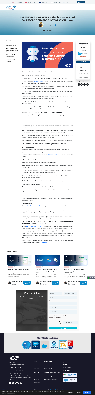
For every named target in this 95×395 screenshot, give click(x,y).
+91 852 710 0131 (58, 2)
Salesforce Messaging (84, 73)
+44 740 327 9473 (32, 2)
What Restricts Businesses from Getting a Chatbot (12, 44)
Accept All (87, 392)
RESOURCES (76, 8)
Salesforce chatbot (38, 81)
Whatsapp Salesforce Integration (52, 372)
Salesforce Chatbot (83, 70)
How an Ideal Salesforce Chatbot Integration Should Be (12, 50)
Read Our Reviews (83, 56)
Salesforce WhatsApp (83, 77)
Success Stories (48, 361)
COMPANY (84, 8)
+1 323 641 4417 (18, 2)
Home (7, 37)
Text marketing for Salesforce (51, 376)
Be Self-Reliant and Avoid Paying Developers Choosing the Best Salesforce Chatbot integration (11, 58)
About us (36, 372)
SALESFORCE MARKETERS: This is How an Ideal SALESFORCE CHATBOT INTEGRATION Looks (36, 37)
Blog (11, 37)
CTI (80, 64)
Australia (65, 364)
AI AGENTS (42, 8)
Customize (70, 392)
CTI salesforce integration (50, 379)
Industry (80, 67)
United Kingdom (67, 367)
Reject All (79, 392)
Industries (36, 368)
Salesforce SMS (48, 368)
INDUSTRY (49, 8)
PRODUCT (34, 8)
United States (66, 370)
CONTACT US (81, 2)
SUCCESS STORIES (66, 8)
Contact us (37, 376)
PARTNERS (57, 8)
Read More (26, 282)
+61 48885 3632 (44, 2)
